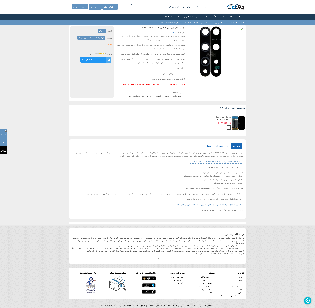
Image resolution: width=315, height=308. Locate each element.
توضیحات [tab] (236, 146)
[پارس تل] (230, 7)
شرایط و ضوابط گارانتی (204, 286)
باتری (240, 283)
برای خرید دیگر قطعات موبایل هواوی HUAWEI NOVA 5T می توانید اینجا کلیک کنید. (215, 161)
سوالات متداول (207, 283)
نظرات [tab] (208, 146)
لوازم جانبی (238, 293)
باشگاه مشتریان (207, 289)
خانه (222, 16)
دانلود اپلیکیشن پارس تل (146, 273)
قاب (240, 289)
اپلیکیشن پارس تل (206, 280)
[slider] (100, 53)
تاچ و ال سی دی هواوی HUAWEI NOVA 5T (222, 118)
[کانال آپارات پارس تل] (163, 258)
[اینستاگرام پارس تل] (149, 258)
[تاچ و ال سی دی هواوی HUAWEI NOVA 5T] (238, 123)
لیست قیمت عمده (172, 16)
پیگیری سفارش (190, 16)
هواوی (174, 32)
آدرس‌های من (178, 283)
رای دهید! (108, 54)
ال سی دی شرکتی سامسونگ (231, 296)
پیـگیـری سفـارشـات (117, 273)
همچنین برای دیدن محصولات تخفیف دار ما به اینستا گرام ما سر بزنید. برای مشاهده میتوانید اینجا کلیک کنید (209, 205)
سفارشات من (178, 280)
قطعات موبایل (237, 280)
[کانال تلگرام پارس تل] (154, 258)
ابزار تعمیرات (237, 286)
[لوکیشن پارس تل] (159, 258)
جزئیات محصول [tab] (222, 146)
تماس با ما (205, 16)
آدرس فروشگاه (207, 277)
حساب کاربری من (176, 277)
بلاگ (214, 16)
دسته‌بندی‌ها (235, 16)
